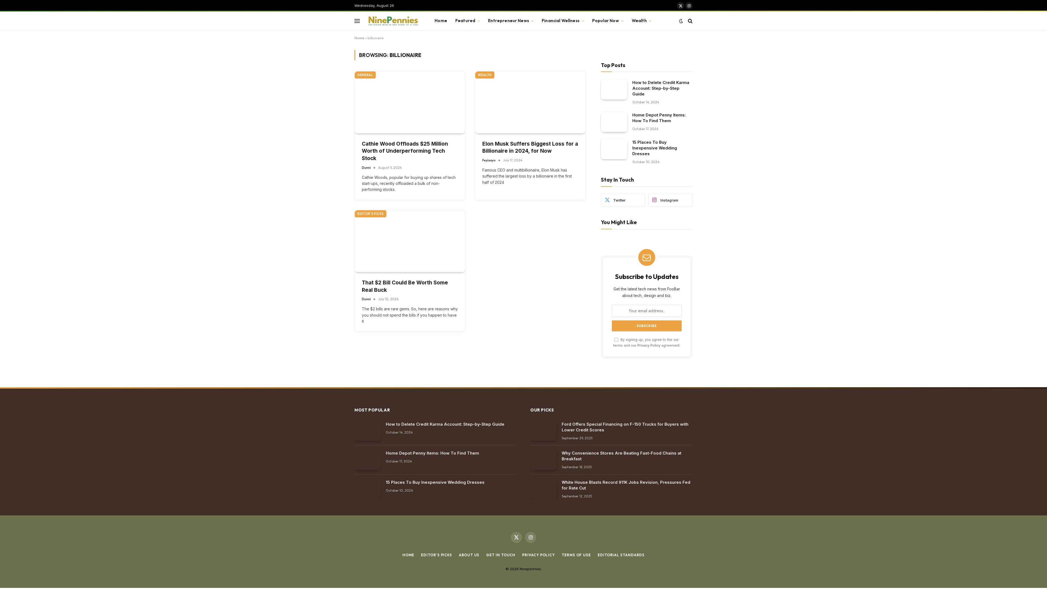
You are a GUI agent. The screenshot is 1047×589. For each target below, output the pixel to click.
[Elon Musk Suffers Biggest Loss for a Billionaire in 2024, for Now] (530, 102)
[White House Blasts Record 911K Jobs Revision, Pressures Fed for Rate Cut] (543, 489)
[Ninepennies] (392, 21)
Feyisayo (489, 160)
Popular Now (605, 20)
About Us (469, 555)
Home (441, 20)
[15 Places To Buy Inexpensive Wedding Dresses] (614, 149)
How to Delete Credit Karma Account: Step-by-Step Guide (660, 88)
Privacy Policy (648, 345)
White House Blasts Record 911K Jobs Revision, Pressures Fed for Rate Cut (626, 485)
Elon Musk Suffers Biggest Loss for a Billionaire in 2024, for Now (530, 147)
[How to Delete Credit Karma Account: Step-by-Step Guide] (614, 89)
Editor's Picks (370, 214)
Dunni (366, 168)
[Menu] (357, 21)
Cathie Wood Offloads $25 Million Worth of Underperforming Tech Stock (405, 151)
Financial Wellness (560, 20)
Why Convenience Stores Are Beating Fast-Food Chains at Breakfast (621, 455)
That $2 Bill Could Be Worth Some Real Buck (405, 286)
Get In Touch (500, 555)
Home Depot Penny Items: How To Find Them (659, 117)
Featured (465, 20)
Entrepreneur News (508, 20)
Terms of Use (576, 555)
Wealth (639, 20)
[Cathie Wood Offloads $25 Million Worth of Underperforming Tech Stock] (410, 102)
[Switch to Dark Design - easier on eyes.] (681, 21)
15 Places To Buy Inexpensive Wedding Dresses (654, 148)
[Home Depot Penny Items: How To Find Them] (614, 122)
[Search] (690, 21)
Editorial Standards (621, 555)
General (365, 75)
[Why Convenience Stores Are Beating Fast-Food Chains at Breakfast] (543, 460)
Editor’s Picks (436, 555)
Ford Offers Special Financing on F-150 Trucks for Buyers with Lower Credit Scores (625, 427)
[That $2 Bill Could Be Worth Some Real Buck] (410, 241)
